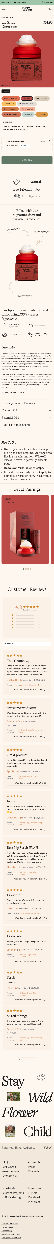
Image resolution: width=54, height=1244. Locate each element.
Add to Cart (27, 160)
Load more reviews (27, 1060)
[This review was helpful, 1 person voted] (40, 918)
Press (31, 1167)
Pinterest (34, 1202)
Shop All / (5, 17)
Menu (4, 9)
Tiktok (32, 1193)
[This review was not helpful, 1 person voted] (45, 783)
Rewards (33, 1171)
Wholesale (8, 1188)
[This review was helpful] (40, 879)
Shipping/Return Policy (11, 1234)
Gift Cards (9, 1167)
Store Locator (11, 1171)
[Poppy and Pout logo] (27, 9)
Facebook (34, 1197)
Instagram (35, 1188)
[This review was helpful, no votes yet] (40, 689)
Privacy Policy (7, 1227)
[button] (27, 144)
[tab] (6, 91)
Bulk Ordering (11, 1197)
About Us (34, 1162)
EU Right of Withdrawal (11, 1238)
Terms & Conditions (10, 1224)
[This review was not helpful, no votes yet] (44, 689)
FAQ (5, 1162)
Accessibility (7, 1231)
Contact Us (9, 1176)
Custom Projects (13, 1193)
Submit (48, 1147)
